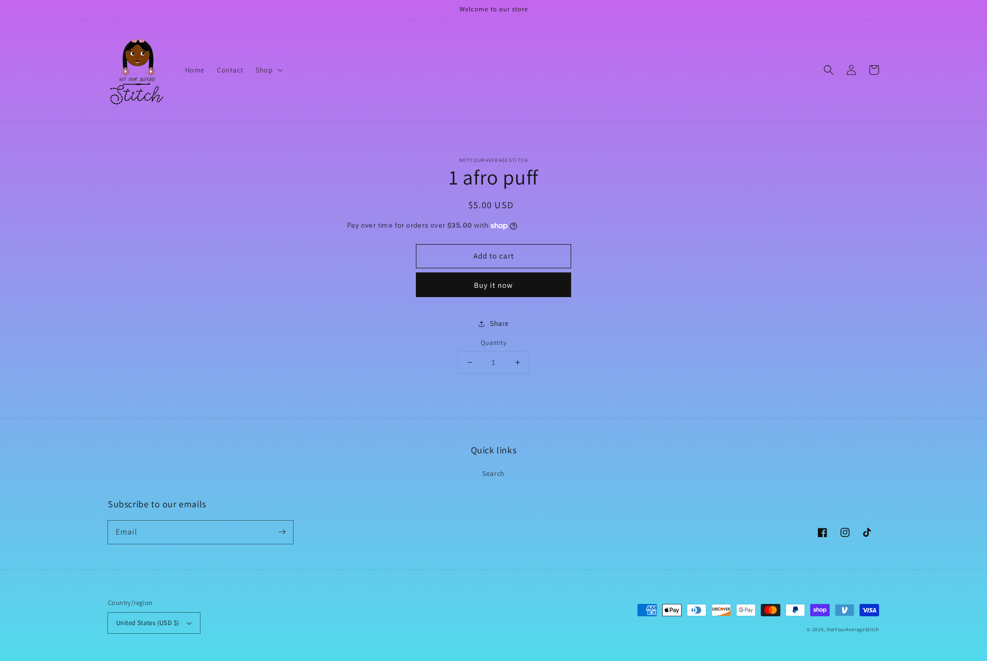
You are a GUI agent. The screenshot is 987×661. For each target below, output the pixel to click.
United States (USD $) (147, 622)
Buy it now (493, 285)
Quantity (493, 342)
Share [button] (499, 323)
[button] (267, 70)
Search (493, 473)
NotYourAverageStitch (853, 629)
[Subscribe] (281, 532)
